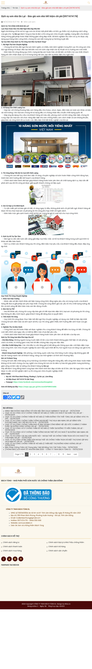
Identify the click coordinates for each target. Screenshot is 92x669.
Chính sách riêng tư (11, 542)
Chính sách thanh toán (12, 547)
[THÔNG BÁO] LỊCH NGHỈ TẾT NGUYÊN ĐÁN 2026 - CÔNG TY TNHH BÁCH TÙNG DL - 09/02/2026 (44, 449)
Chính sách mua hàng (12, 551)
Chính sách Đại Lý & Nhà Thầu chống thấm (66, 542)
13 (63, 454)
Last (75, 454)
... (54, 454)
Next (69, 454)
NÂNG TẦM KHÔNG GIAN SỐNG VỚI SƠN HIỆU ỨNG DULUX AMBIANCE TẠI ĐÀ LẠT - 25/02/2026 (42, 411)
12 (59, 454)
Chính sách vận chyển (57, 551)
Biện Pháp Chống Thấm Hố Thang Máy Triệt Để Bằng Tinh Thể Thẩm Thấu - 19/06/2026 (41, 447)
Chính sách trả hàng (56, 547)
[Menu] (3, 2)
